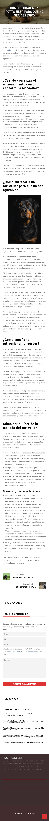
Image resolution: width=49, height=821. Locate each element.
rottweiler (7, 50)
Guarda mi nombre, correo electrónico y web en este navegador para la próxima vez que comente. (24, 627)
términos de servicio (32, 652)
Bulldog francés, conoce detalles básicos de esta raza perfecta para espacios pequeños (24, 743)
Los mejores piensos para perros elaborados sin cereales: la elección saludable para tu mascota (23, 736)
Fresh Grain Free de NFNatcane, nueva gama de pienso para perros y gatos (23, 722)
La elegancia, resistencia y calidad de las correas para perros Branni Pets (23, 714)
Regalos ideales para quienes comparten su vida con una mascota (23, 729)
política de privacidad (11, 652)
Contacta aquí (8, 772)
